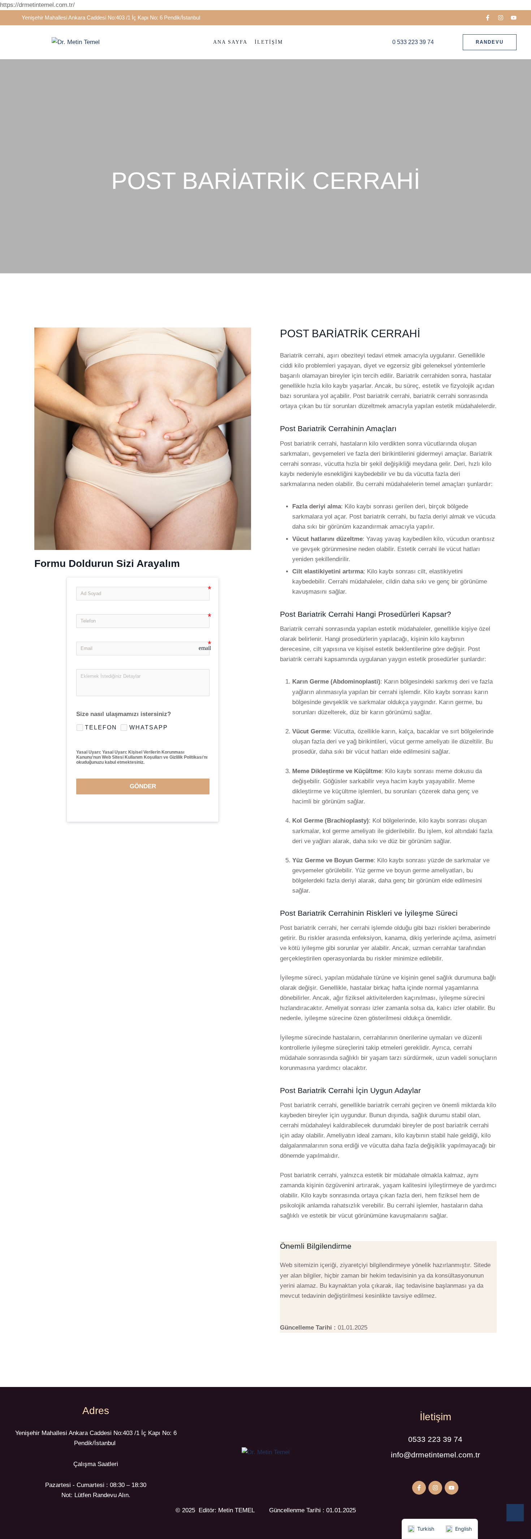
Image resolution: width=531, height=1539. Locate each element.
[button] (488, 18)
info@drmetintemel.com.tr (435, 1455)
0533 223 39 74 (435, 1439)
